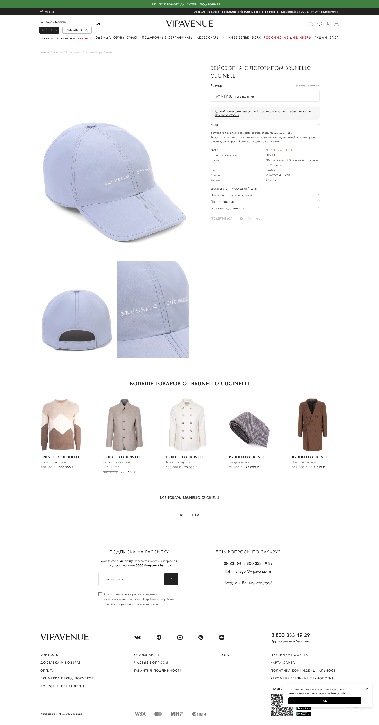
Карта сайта (283, 662)
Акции (321, 37)
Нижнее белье (235, 37)
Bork (256, 37)
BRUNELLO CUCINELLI (279, 150)
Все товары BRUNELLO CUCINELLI (189, 497)
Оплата (47, 670)
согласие (118, 594)
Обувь (119, 37)
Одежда (103, 37)
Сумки (133, 37)
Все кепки (189, 515)
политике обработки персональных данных (132, 604)
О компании (146, 654)
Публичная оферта (289, 654)
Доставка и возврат (60, 662)
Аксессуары (208, 37)
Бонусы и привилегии (63, 686)
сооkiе (341, 693)
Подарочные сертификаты (167, 37)
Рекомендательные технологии (303, 678)
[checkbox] (136, 599)
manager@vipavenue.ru (251, 571)
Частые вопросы (151, 662)
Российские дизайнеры (288, 37)
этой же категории (227, 115)
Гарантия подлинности (158, 670)
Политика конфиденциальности (305, 670)
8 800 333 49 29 (307, 12)
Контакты (49, 654)
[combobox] (265, 96)
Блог (334, 37)
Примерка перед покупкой (67, 678)
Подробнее (210, 4)
